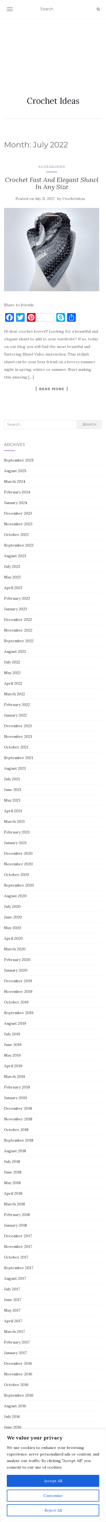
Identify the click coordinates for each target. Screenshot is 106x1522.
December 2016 (18, 1363)
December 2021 (18, 725)
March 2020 (15, 949)
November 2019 (18, 991)
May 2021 (12, 800)
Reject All (53, 1510)
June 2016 (12, 1427)
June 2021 (12, 789)
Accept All (53, 1480)
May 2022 (12, 672)
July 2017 (12, 1289)
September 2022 (18, 640)
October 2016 (16, 1384)
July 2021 (12, 779)
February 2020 (17, 959)
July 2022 (12, 662)
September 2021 (18, 757)
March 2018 (14, 1204)
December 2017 (18, 1235)
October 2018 (16, 1129)
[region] (53, 1475)
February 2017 (17, 1342)
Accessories (51, 167)
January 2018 (15, 1225)
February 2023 (17, 598)
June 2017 (12, 1299)
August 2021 (15, 768)
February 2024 (17, 492)
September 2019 (18, 1012)
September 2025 (19, 460)
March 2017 (14, 1331)
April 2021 (13, 810)
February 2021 (17, 832)
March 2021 (14, 821)
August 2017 (15, 1278)
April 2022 (13, 683)
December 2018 (18, 1108)
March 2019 (14, 1076)
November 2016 (18, 1374)
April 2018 (13, 1193)
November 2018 (18, 1119)
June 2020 (13, 917)
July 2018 (12, 1161)
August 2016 (15, 1405)
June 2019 (12, 1044)
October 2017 (16, 1257)
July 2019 (12, 1034)
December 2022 (18, 619)
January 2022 (15, 715)
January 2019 (15, 1097)
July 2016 (12, 1416)
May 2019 (12, 1055)
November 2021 (18, 736)
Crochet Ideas (53, 101)
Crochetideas (74, 198)
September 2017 (18, 1267)
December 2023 (18, 513)
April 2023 (13, 587)
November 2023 (18, 524)
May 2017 (12, 1310)
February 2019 (17, 1087)
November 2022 (18, 630)
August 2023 (15, 555)
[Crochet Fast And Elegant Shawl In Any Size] (51, 249)
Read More (51, 389)
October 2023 (16, 534)
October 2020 (16, 874)
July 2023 (12, 566)
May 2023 (12, 577)
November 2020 (18, 864)
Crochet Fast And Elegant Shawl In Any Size (52, 183)
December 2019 (18, 980)
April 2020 (13, 938)
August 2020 (15, 895)
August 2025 (15, 470)
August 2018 (15, 1150)
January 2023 (15, 609)
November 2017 (18, 1246)
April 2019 (13, 1065)
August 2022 (15, 651)
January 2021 (15, 842)
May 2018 (12, 1182)
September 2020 (19, 885)
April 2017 (13, 1320)
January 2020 (15, 970)
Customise (53, 1495)
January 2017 (15, 1352)
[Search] (98, 9)
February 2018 (17, 1214)
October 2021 (16, 747)
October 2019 (16, 1002)
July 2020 (12, 906)
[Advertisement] (53, 50)
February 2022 (17, 704)
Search (89, 424)
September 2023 (18, 545)
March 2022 (14, 694)
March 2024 (14, 481)
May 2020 (12, 927)
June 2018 (12, 1172)
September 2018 (18, 1140)
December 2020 (18, 853)
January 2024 (15, 502)
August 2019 (15, 1023)
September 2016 (18, 1395)
